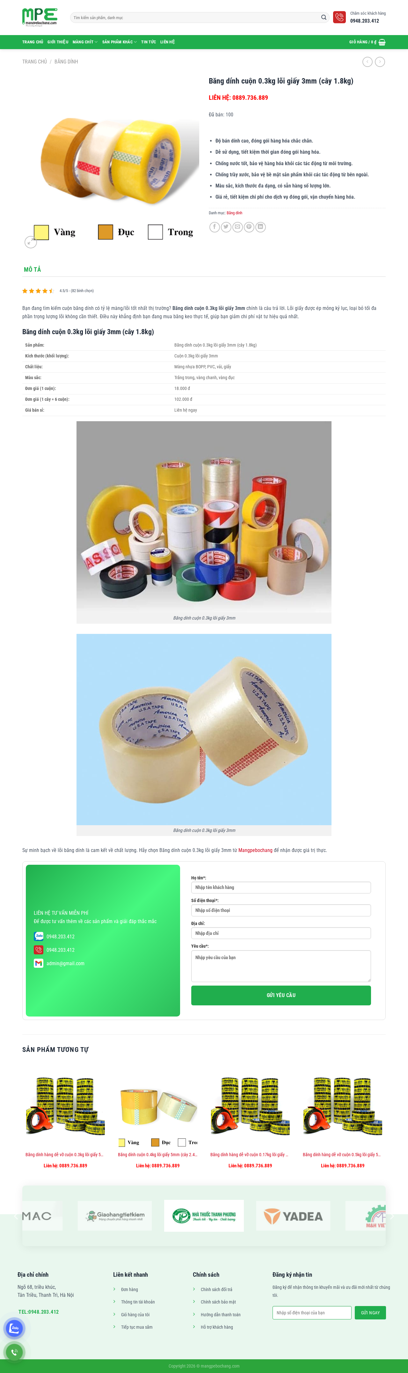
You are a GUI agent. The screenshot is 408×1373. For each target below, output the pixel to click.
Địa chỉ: (198, 923)
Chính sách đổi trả (216, 1289)
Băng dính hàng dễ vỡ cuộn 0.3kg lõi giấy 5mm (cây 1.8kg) (65, 1154)
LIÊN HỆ (167, 42)
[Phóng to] (31, 242)
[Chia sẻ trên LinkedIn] (260, 227)
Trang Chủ (32, 42)
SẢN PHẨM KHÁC (117, 42)
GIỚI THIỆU (57, 42)
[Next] (385, 1124)
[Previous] (22, 1124)
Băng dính (66, 62)
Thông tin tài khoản (138, 1302)
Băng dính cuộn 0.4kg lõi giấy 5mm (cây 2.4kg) (158, 1154)
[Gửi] (323, 17)
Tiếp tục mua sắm (137, 1327)
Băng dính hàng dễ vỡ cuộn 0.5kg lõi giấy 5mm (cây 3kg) (342, 1154)
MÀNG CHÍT (83, 42)
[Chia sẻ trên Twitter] (226, 227)
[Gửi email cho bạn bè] (237, 227)
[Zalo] (14, 1328)
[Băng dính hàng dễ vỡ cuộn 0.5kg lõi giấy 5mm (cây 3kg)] (342, 1105)
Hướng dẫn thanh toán (221, 1315)
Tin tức (148, 42)
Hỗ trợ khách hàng (217, 1327)
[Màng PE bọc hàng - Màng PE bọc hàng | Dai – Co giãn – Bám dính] (41, 17)
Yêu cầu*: (200, 946)
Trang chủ (34, 62)
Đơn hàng (129, 1289)
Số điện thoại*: (205, 900)
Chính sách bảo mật (218, 1302)
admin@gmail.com (65, 963)
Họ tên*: (198, 878)
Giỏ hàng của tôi (135, 1315)
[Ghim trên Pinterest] (249, 227)
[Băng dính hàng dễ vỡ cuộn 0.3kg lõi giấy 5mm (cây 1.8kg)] (65, 1105)
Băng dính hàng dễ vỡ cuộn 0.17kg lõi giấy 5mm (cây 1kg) (250, 1154)
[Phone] (14, 1352)
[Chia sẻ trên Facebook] (214, 227)
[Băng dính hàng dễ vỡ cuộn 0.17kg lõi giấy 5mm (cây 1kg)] (250, 1105)
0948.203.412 (61, 937)
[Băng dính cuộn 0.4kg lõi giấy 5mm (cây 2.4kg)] (158, 1105)
